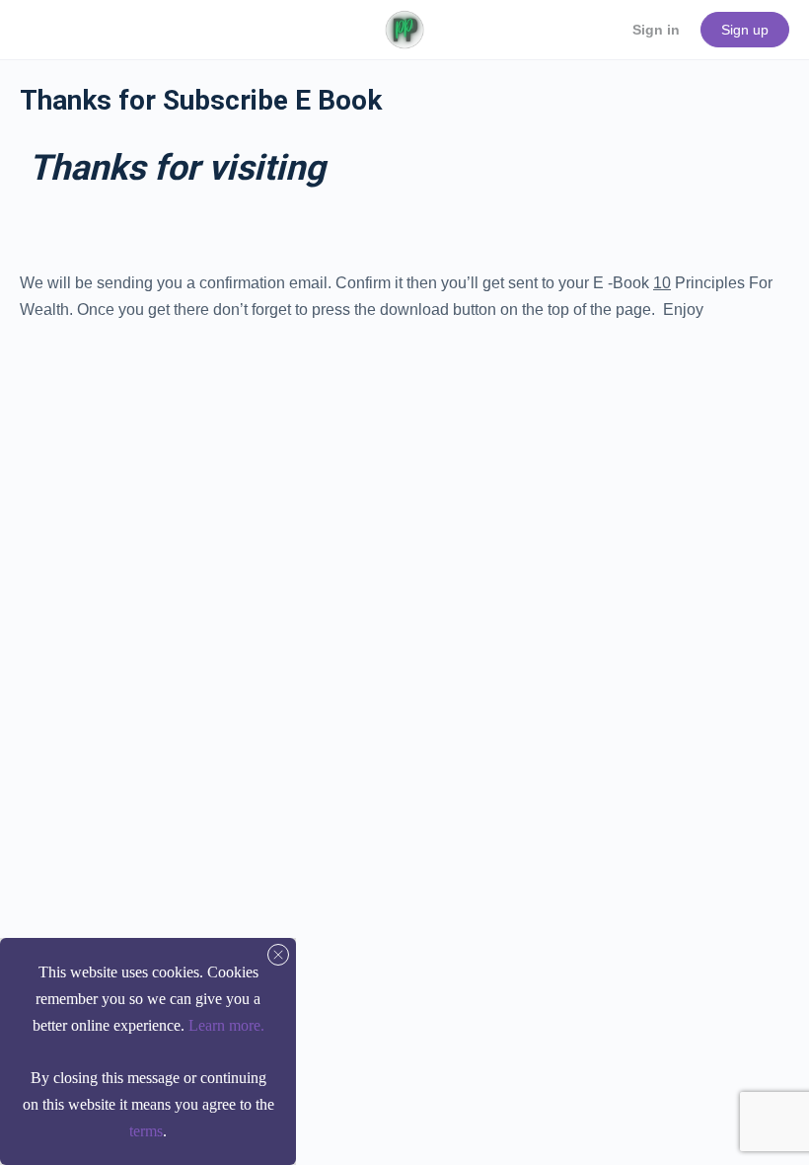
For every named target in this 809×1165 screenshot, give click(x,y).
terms (146, 1131)
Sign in (656, 30)
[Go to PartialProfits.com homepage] (404, 27)
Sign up (745, 30)
